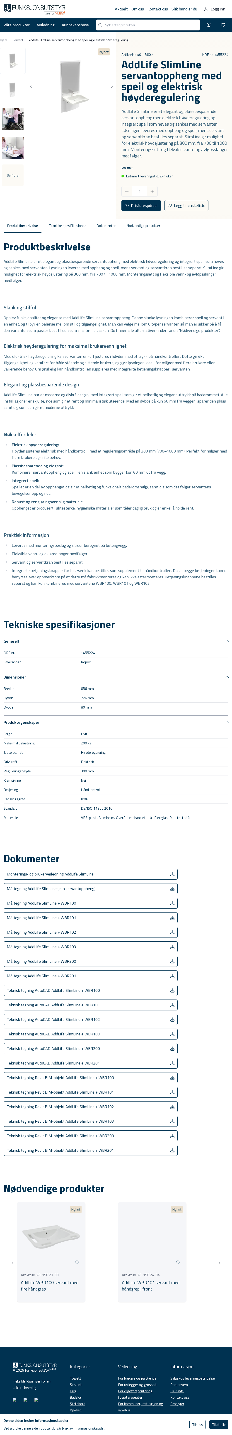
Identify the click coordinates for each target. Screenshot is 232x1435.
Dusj (73, 1391)
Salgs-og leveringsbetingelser (193, 1378)
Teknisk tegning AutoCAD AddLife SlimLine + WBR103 (53, 1034)
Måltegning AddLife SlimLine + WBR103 (41, 947)
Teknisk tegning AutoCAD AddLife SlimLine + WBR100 (53, 990)
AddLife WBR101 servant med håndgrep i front (150, 1285)
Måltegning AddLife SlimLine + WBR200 (41, 961)
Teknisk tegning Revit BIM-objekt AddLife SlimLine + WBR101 (60, 1092)
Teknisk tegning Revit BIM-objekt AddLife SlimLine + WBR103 (60, 1121)
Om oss (137, 9)
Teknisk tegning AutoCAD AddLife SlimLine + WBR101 (53, 1005)
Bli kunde (177, 1391)
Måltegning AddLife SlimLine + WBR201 (41, 976)
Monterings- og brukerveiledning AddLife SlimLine (50, 874)
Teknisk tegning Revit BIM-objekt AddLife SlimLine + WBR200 (60, 1136)
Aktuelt (121, 9)
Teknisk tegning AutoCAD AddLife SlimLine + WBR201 (53, 1063)
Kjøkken (76, 1410)
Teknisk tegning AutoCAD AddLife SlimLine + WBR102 (53, 1019)
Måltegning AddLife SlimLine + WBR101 (41, 918)
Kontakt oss (157, 9)
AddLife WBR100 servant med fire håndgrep (49, 1285)
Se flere (13, 175)
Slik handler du (184, 9)
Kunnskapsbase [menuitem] (75, 25)
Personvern (179, 1384)
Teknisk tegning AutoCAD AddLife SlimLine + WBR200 (53, 1048)
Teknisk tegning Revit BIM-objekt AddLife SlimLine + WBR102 (60, 1107)
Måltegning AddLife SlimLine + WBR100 (41, 903)
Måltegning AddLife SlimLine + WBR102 (41, 932)
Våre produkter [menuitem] (17, 25)
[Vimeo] (38, 1402)
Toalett (75, 1378)
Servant (76, 1384)
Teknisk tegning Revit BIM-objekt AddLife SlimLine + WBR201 (60, 1150)
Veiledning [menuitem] (46, 25)
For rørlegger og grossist (137, 1384)
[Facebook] (27, 1402)
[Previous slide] (31, 86)
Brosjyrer (177, 1403)
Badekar (76, 1397)
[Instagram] (16, 1402)
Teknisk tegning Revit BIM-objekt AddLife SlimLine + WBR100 (60, 1077)
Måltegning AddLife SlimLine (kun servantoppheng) (51, 888)
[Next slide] (111, 86)
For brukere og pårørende (137, 1378)
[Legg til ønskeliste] (77, 1262)
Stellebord (77, 1403)
